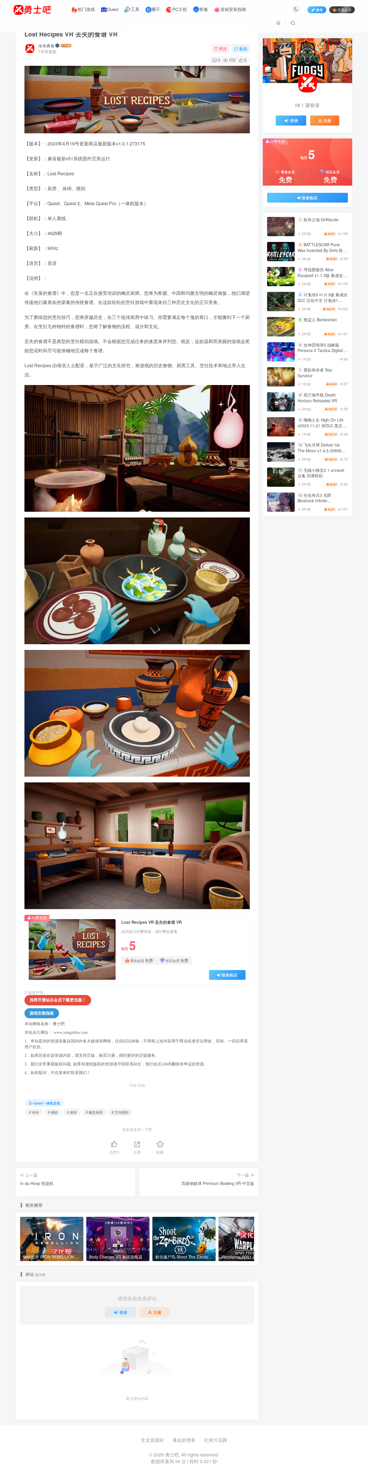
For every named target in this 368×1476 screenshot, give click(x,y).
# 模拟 (53, 1112)
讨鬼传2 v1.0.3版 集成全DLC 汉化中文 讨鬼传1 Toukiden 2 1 (323, 303)
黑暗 (334, 576)
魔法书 (307, 642)
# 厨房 (72, 1112)
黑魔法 (334, 552)
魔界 (334, 617)
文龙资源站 (152, 1440)
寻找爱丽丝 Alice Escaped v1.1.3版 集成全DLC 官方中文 (320, 278)
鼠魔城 (334, 543)
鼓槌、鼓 (307, 552)
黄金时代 (307, 601)
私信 (243, 48)
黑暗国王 (280, 576)
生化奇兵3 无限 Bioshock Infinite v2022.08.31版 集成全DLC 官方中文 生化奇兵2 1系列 (321, 506)
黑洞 (307, 560)
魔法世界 (334, 642)
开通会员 (344, 9)
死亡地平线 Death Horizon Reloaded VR (317, 401)
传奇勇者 (46, 46)
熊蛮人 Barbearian (320, 323)
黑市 (280, 593)
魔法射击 (280, 642)
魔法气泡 (280, 634)
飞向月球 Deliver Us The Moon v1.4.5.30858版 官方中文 (321, 453)
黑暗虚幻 (280, 568)
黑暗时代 (334, 568)
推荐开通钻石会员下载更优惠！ (58, 1000)
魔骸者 (334, 609)
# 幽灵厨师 (94, 1112)
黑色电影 (280, 560)
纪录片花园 (215, 1440)
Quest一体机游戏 (47, 1102)
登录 (123, 1312)
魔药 (280, 617)
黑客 (334, 593)
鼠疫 (280, 552)
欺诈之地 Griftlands (321, 223)
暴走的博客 (183, 1440)
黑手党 (280, 585)
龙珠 (280, 543)
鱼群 (280, 609)
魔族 (307, 650)
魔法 (280, 650)
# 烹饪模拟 (120, 1112)
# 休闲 (34, 1112)
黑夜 (280, 601)
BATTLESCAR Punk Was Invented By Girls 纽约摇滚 (322, 253)
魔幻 (334, 650)
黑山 (307, 593)
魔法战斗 (334, 634)
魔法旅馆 (307, 634)
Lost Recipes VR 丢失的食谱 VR (71, 34)
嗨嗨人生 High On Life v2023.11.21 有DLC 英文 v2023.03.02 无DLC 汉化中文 (322, 431)
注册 (157, 1312)
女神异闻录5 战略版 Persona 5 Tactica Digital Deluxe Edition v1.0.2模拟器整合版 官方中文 (321, 356)
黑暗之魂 (307, 576)
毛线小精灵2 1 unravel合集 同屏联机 (321, 476)
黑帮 (334, 585)
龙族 (307, 543)
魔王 (280, 626)
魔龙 (307, 609)
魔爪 (334, 626)
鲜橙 (334, 601)
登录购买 (229, 975)
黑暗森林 (307, 568)
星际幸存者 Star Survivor (315, 376)
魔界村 (307, 617)
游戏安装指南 (42, 1013)
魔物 (307, 626)
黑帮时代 (307, 585)
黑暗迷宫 (334, 560)
